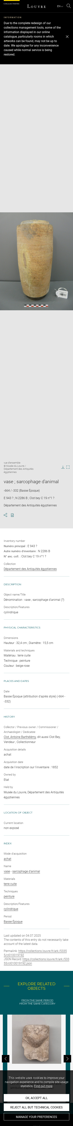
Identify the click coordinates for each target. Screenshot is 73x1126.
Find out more (43, 1086)
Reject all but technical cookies (36, 1107)
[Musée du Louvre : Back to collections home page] (36, 6)
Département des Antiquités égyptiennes (30, 569)
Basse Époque (13, 921)
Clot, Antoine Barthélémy (20, 737)
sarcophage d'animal (26, 871)
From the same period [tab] (37, 1000)
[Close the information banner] (67, 36)
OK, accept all (36, 1098)
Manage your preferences (36, 1117)
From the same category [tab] (37, 1003)
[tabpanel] (36, 1058)
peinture (9, 896)
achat (7, 859)
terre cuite (10, 884)
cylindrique (11, 909)
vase (7, 871)
